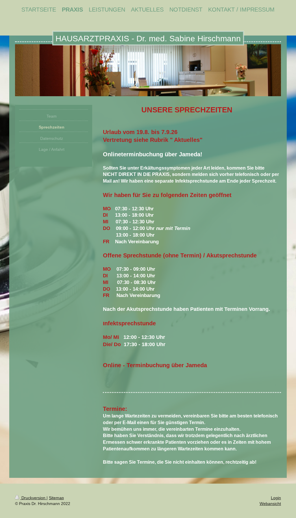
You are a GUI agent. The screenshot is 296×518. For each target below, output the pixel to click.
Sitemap (56, 497)
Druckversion (33, 497)
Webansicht (270, 503)
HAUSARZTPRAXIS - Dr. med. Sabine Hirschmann (148, 38)
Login (276, 497)
